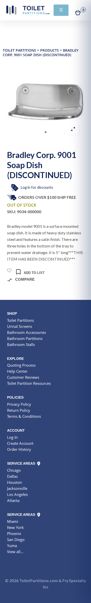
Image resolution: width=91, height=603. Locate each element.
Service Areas (21, 463)
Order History (19, 449)
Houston (14, 482)
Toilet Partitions (27, 10)
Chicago (14, 470)
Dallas (12, 476)
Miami (12, 521)
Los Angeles (17, 494)
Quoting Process (21, 365)
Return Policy (18, 410)
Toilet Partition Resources (29, 383)
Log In (12, 437)
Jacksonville (17, 488)
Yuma (12, 545)
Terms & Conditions (24, 416)
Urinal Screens (19, 326)
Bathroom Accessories (26, 332)
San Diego (16, 539)
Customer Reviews (23, 377)
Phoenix (14, 533)
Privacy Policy (19, 404)
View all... (15, 551)
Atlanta (13, 500)
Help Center (17, 371)
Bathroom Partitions (24, 338)
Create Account (20, 443)
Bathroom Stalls (21, 344)
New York (15, 527)
